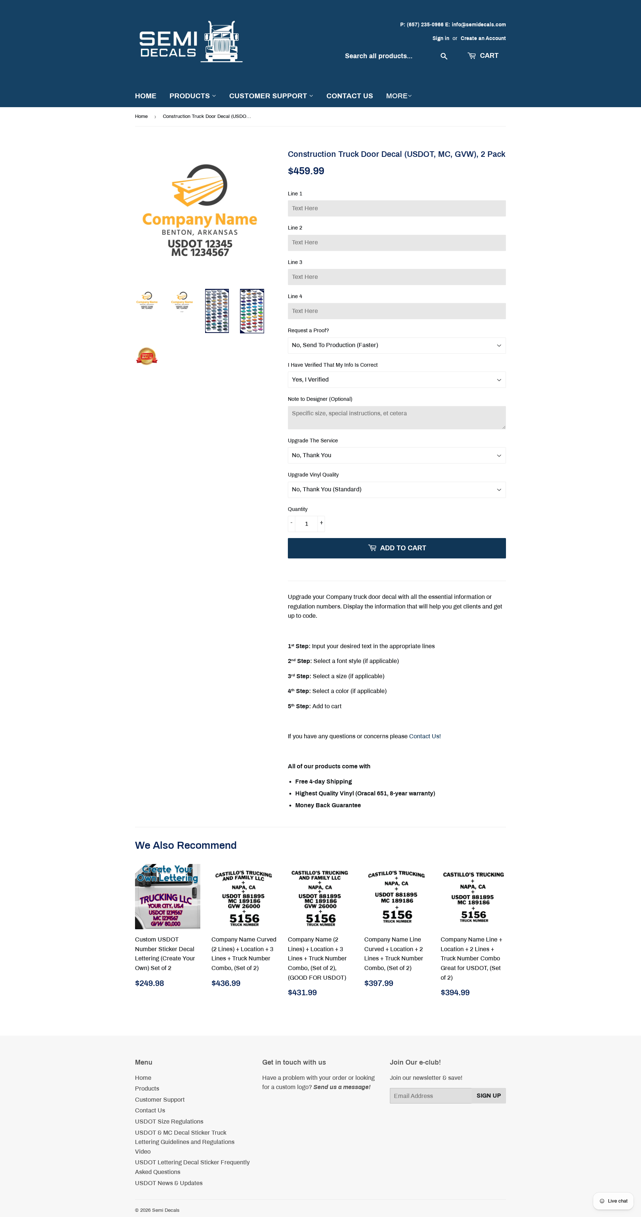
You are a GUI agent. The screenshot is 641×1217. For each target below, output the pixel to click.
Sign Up (489, 1095)
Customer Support (269, 96)
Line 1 (295, 194)
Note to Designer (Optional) (320, 399)
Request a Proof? (308, 330)
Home (146, 96)
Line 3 (295, 262)
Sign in (441, 38)
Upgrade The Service (313, 440)
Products (191, 96)
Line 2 (295, 228)
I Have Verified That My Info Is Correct (333, 365)
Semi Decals (166, 1210)
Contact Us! (425, 736)
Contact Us (349, 96)
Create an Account (483, 38)
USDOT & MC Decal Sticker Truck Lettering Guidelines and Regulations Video (184, 1142)
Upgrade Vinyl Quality (313, 475)
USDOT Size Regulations (169, 1121)
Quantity (298, 509)
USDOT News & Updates (169, 1183)
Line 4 (295, 296)
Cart (488, 55)
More (397, 96)
